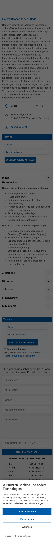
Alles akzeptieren (27, 511)
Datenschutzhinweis (23, 536)
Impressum (7, 536)
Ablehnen (27, 527)
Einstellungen (27, 519)
